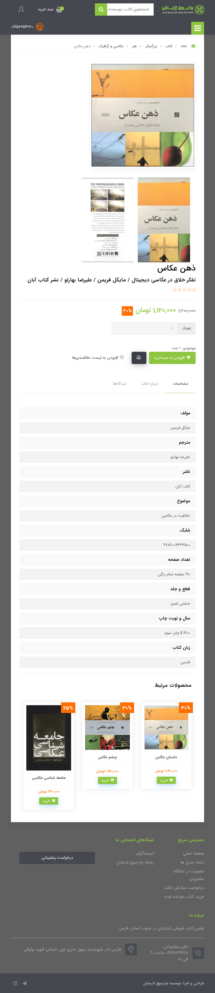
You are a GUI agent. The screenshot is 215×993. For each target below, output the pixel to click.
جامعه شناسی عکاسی (49, 778)
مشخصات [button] (180, 384)
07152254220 (22, 26)
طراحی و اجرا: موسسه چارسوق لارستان (173, 983)
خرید (164, 780)
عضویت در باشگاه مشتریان (189, 875)
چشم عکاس (107, 757)
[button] (50, 9)
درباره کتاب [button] (149, 384)
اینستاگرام (145, 853)
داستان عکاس (166, 757)
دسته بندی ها (192, 862)
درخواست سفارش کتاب (184, 887)
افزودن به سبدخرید (170, 358)
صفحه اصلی (193, 853)
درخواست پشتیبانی (57, 858)
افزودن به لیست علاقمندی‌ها (95, 358)
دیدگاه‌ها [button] (120, 384)
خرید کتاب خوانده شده (184, 896)
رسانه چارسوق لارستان (135, 862)
